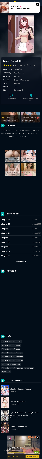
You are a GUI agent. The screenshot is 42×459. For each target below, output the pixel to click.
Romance (25, 80)
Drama (16, 80)
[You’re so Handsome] (5, 403)
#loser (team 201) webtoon (12, 357)
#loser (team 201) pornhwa (12, 360)
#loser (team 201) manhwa (12, 368)
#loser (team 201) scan (11, 349)
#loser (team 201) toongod (12, 353)
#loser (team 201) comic (11, 341)
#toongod (29, 368)
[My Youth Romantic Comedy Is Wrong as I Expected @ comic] (5, 415)
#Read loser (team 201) (11, 364)
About (5, 450)
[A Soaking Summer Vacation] (5, 390)
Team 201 (18, 76)
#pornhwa (6, 372)
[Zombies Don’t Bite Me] (5, 428)
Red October (19, 73)
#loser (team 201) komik (11, 345)
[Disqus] (21, 302)
